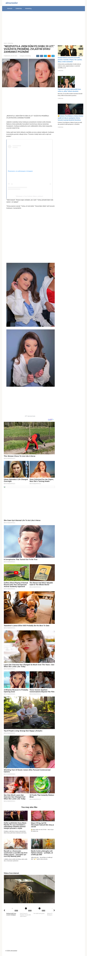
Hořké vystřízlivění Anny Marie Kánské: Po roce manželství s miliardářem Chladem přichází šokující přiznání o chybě (15, 825)
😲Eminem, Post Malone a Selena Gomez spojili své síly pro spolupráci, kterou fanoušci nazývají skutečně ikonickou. (70, 118)
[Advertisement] (43, 25)
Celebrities (19, 8)
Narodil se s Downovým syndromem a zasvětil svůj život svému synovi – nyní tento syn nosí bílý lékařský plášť (15, 853)
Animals (9, 8)
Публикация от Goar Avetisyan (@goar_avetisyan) (29, 196)
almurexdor (12, 3)
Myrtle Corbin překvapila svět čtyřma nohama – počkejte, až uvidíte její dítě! (42, 853)
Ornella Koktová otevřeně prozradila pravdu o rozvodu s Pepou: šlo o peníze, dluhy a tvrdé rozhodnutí (70, 59)
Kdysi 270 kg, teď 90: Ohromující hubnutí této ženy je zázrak (42, 825)
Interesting (28, 8)
